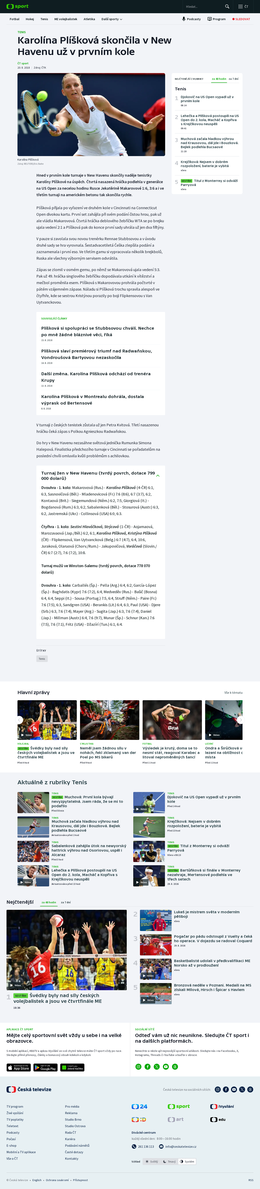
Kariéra (70, 1139)
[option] (151, 1161)
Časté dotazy (74, 1152)
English (36, 1180)
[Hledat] (227, 6)
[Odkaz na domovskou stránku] (23, 6)
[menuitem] (14, 19)
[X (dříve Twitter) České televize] (242, 1089)
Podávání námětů (77, 1145)
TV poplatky (14, 1119)
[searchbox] (204, 6)
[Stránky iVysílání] (222, 1108)
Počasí (11, 1139)
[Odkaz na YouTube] (165, 1066)
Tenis (21, 32)
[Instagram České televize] (217, 1089)
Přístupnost (80, 1180)
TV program (14, 1106)
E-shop (11, 1145)
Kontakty (71, 1158)
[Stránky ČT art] (175, 1121)
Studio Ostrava (75, 1126)
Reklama (71, 1113)
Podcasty (12, 1132)
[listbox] (169, 1161)
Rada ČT (70, 1132)
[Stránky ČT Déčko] (139, 1121)
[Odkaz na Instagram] (138, 1066)
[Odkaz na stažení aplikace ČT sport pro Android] (45, 1067)
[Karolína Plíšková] (91, 114)
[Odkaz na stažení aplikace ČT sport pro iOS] (18, 1067)
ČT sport (22, 63)
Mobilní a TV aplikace (21, 1152)
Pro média (72, 1106)
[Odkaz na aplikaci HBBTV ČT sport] (72, 1067)
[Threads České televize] (250, 1089)
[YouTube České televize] (234, 1089)
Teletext (12, 1126)
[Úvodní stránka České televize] (29, 1089)
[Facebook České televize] (226, 1089)
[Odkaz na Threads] (175, 1066)
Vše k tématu (233, 692)
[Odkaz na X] (156, 1066)
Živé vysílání (14, 1113)
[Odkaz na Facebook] (147, 1066)
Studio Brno (73, 1119)
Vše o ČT (12, 1158)
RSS (251, 1180)
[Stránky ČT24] (139, 1108)
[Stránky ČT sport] (179, 1108)
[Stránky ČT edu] (217, 1121)
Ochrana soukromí (57, 1180)
